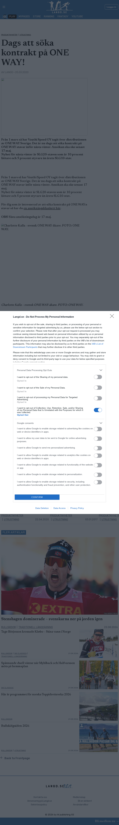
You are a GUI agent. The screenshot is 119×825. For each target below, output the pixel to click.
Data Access (59, 508)
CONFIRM (37, 497)
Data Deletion (42, 508)
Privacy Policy (77, 508)
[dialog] (59, 412)
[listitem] (59, 370)
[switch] (98, 377)
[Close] (113, 317)
